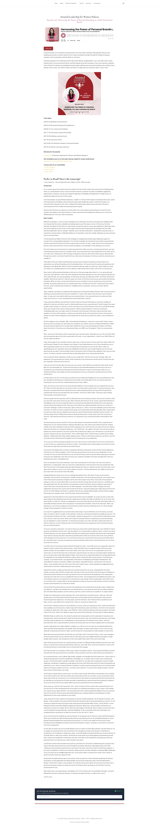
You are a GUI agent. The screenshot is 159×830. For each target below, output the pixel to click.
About (61, 3)
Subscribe (48, 48)
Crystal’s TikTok (48, 171)
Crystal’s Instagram (50, 167)
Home (56, 3)
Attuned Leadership (70, 3)
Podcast (82, 3)
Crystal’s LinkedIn (49, 169)
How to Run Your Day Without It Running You (58, 161)
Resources (88, 3)
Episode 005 (48, 155)
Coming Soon (96, 3)
